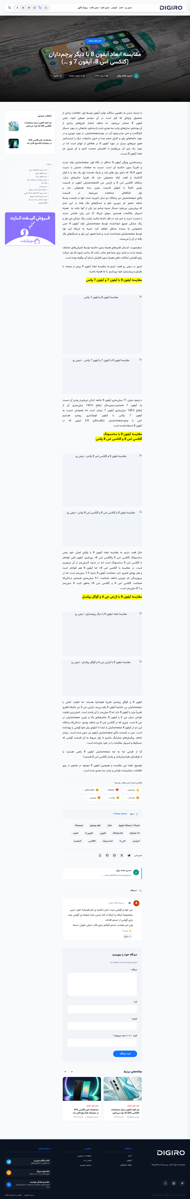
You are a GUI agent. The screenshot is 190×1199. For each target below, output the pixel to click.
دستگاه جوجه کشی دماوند (38, 190)
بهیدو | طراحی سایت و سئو (38, 199)
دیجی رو (128, 7)
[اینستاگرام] (174, 1183)
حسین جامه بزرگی (125, 76)
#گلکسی (91, 841)
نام (135, 1002)
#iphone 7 (135, 833)
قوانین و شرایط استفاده (13, 1195)
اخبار (121, 7)
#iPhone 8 (118, 833)
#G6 (110, 825)
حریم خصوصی (29, 1195)
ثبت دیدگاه (125, 1054)
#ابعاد (75, 833)
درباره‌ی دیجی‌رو (85, 1165)
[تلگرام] (182, 1183)
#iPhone (79, 825)
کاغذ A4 (44, 183)
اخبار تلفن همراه (95, 40)
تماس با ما (87, 1160)
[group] (102, 1099)
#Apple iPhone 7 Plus (129, 825)
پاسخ (126, 936)
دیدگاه (133, 970)
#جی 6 (122, 841)
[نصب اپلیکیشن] (165, 1183)
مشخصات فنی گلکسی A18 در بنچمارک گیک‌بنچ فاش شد (39, 142)
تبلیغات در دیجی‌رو (84, 1155)
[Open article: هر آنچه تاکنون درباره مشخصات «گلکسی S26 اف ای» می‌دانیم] (14, 126)
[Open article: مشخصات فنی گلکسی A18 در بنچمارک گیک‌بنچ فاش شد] (14, 143)
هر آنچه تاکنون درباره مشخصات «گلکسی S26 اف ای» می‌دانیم (38, 124)
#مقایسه (77, 841)
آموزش (114, 7)
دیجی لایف (104, 7)
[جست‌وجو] (46, 7)
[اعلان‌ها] (34, 7)
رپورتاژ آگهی (83, 7)
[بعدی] (65, 1071)
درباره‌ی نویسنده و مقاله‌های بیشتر (116, 875)
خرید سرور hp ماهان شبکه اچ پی (35, 193)
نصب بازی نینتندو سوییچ (38, 196)
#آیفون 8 (89, 833)
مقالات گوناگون (126, 1165)
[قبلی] (71, 1071)
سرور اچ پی (43, 186)
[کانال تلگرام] (28, 7)
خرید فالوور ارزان (41, 176)
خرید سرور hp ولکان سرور (38, 170)
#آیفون (103, 833)
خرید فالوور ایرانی (41, 173)
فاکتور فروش (42, 203)
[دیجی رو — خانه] (171, 7)
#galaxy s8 (95, 825)
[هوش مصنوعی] (40, 7)
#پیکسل (136, 841)
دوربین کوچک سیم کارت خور (37, 180)
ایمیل (134, 1018)
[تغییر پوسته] (23, 7)
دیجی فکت (94, 7)
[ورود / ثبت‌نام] (17, 7)
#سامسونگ (107, 841)
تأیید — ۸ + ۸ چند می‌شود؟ (124, 1035)
